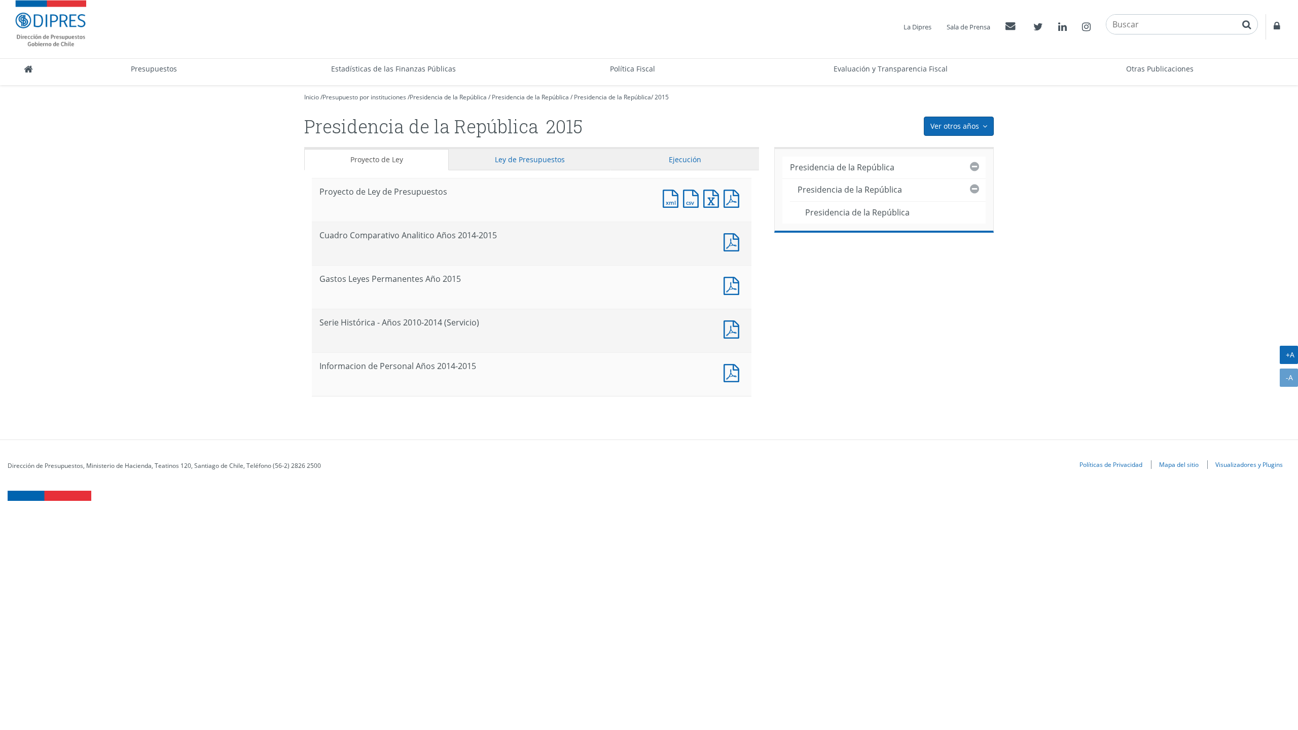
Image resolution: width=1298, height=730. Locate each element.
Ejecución (685, 159)
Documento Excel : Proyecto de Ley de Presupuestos (713, 197)
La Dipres (917, 26)
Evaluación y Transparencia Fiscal (891, 69)
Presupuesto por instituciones (364, 97)
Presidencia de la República (448, 97)
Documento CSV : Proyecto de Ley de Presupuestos (693, 197)
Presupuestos (154, 69)
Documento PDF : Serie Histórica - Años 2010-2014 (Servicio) (734, 328)
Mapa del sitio (1179, 464)
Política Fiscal (632, 69)
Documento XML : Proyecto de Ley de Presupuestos (673, 197)
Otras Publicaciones (1160, 69)
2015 (662, 97)
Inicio (311, 97)
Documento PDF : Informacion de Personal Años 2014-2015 (734, 371)
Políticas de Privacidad (1110, 464)
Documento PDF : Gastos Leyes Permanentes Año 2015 (734, 284)
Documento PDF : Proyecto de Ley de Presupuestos (734, 197)
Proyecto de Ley (376, 159)
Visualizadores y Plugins (1249, 464)
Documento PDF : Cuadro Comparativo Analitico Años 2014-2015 (734, 241)
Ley (530, 159)
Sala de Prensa (968, 26)
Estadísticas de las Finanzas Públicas (393, 69)
